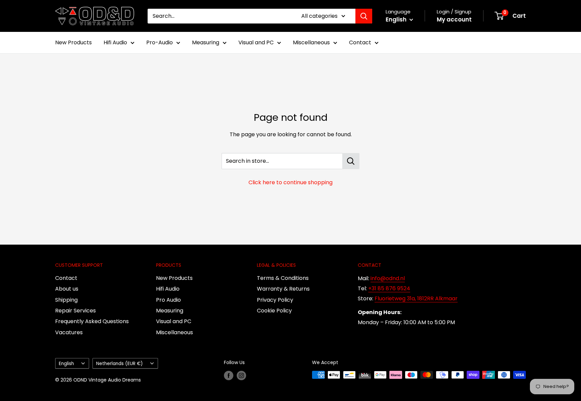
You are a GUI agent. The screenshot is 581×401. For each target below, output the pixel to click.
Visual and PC (256, 42)
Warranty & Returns (283, 289)
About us (66, 289)
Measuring (205, 42)
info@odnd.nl (388, 278)
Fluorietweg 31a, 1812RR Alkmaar (416, 298)
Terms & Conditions (283, 278)
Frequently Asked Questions (92, 321)
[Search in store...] (350, 161)
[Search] (363, 16)
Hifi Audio (115, 42)
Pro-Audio (159, 42)
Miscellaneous (311, 42)
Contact (360, 42)
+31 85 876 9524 (389, 288)
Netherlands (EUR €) (119, 363)
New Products (73, 42)
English (66, 363)
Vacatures (69, 332)
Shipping (66, 300)
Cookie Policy (274, 310)
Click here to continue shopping (290, 182)
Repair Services (75, 310)
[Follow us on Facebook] (228, 375)
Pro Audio (168, 300)
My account (454, 19)
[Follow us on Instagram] (241, 375)
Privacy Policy (275, 300)
